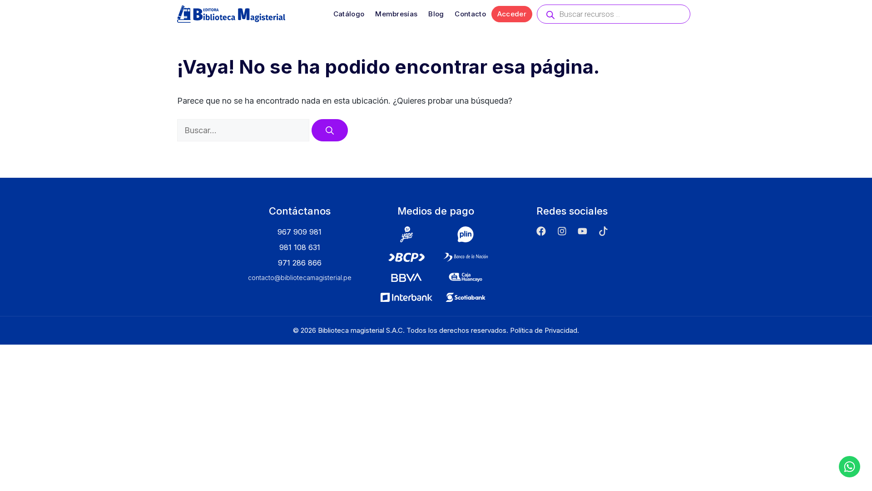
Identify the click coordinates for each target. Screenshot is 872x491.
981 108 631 (299, 247)
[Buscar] (330, 130)
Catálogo (348, 14)
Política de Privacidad (543, 330)
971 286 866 (300, 262)
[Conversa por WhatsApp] (849, 466)
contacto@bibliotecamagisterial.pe (300, 277)
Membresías (396, 14)
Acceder (511, 14)
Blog (436, 14)
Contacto (470, 14)
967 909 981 (299, 231)
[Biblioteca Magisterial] (231, 14)
